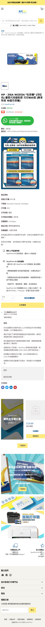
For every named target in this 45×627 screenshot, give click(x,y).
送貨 (5, 323)
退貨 (5, 370)
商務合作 (12, 619)
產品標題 (29, 426)
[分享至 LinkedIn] (11, 387)
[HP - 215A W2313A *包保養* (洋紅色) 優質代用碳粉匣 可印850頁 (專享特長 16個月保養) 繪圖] (4, 85)
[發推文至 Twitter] (7, 387)
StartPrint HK (9, 104)
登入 (32, 610)
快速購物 (35, 431)
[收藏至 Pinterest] (15, 387)
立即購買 (22, 305)
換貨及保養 (7, 377)
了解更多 (22, 446)
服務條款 (30, 619)
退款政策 (38, 619)
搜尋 (5, 619)
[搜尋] (41, 20)
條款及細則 (21, 619)
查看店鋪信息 (8, 317)
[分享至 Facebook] (2, 387)
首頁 (2, 31)
